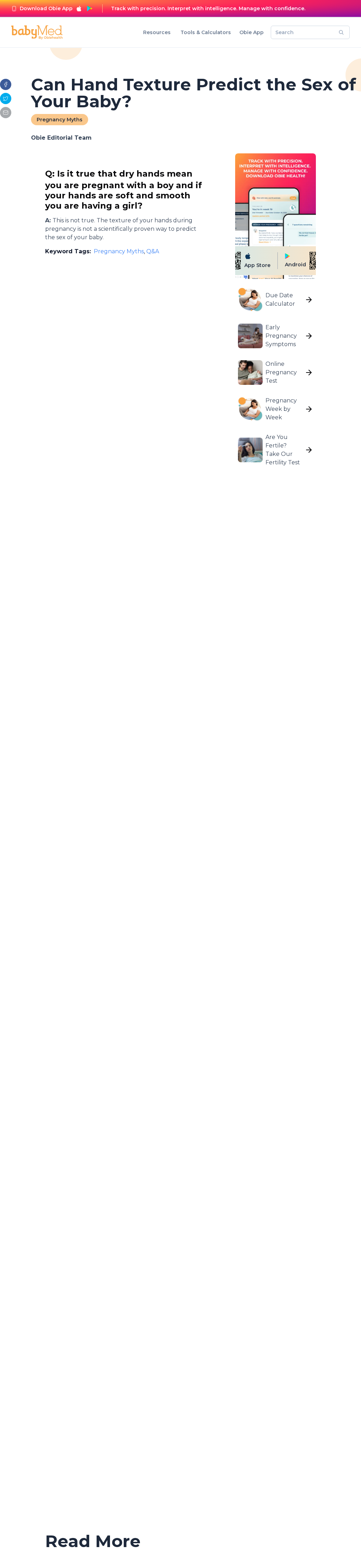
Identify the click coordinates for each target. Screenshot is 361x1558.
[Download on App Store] (78, 8)
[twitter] (5, 98)
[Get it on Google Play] (89, 8)
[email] (5, 112)
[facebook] (5, 84)
